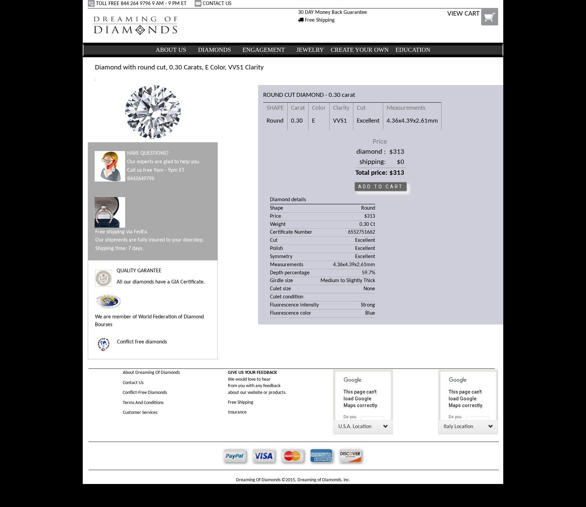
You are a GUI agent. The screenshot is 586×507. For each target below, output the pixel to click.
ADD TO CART (380, 186)
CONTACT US (217, 3)
